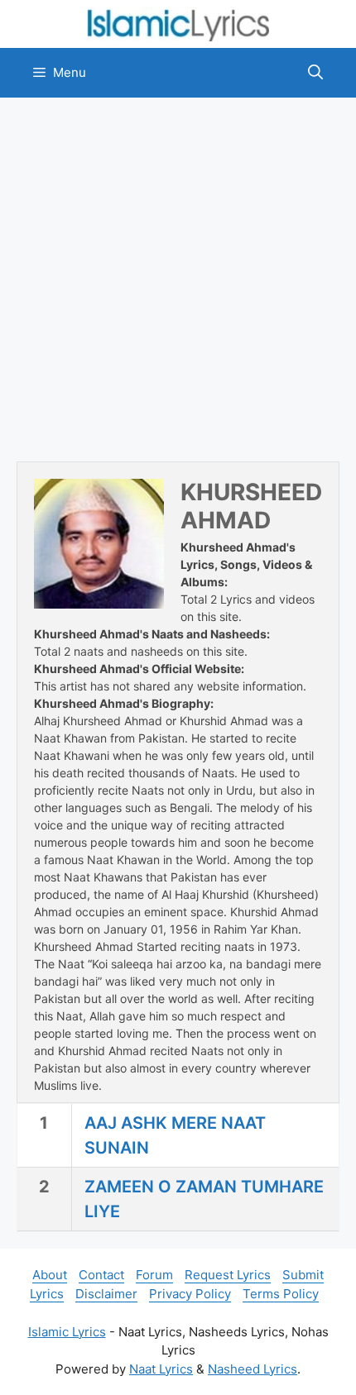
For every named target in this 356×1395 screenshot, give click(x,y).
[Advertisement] (178, 279)
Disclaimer (106, 1294)
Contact (101, 1275)
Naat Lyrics (161, 1369)
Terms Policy (281, 1294)
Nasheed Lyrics (252, 1369)
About (49, 1275)
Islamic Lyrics (67, 1332)
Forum (154, 1275)
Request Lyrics (228, 1275)
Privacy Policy (190, 1294)
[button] (315, 73)
